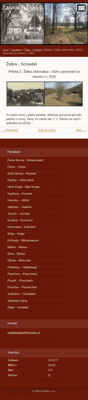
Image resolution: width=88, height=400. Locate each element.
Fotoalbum (16, 49)
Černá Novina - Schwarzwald (25, 160)
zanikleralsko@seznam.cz (23, 332)
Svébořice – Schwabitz (21, 293)
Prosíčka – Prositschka (22, 287)
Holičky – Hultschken (20, 180)
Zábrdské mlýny (17, 300)
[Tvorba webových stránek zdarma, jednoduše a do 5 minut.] (54, 391)
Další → (81, 130)
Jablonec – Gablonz (19, 207)
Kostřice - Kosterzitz (20, 220)
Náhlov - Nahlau (17, 247)
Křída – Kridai (15, 233)
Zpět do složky (47, 130)
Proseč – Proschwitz (20, 280)
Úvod (5, 49)
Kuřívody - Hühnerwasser (23, 240)
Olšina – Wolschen (19, 260)
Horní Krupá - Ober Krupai (23, 186)
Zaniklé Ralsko (20, 8)
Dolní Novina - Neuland (21, 173)
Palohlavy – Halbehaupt (22, 267)
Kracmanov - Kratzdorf (21, 227)
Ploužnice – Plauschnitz (22, 274)
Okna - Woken (16, 253)
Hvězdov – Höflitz (18, 200)
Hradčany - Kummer (19, 193)
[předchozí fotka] (13, 96)
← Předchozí (10, 130)
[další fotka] (75, 96)
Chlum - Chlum (16, 166)
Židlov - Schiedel (32, 49)
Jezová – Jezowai (18, 213)
